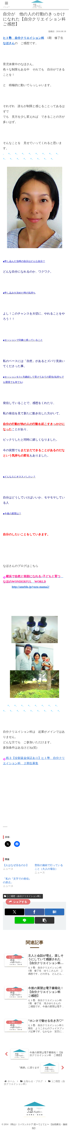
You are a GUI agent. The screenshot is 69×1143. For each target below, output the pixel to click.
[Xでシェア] (14, 912)
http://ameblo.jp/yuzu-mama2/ (30, 586)
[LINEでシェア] (24, 920)
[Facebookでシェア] (34, 912)
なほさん (9, 43)
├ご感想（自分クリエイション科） (24, 896)
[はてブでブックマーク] (54, 912)
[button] (44, 920)
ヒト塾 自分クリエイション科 (23, 37)
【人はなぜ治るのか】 (16, 865)
